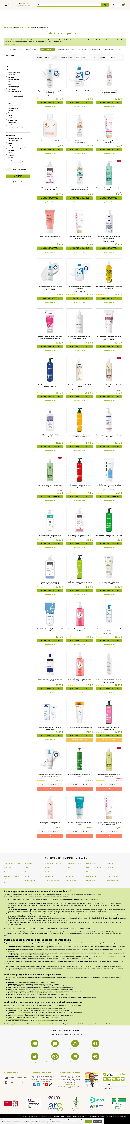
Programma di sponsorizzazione (54, 1062)
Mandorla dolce (12, 120)
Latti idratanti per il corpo (47, 49)
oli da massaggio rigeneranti (42, 1020)
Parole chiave (10, 55)
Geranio (10, 115)
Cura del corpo (29, 27)
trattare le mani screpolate (17, 1019)
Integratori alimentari (9, 9)
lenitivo (35, 49)
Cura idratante (12, 94)
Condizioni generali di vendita (80, 1116)
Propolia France (91, 876)
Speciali (120, 9)
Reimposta (19, 182)
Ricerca (19, 176)
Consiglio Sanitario (47, 1116)
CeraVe (10, 153)
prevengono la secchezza (58, 1017)
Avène (9, 145)
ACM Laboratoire (13, 141)
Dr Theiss (10, 157)
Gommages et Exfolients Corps (66, 49)
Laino (68, 867)
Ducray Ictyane (12, 160)
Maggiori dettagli (10, 44)
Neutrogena (70, 876)
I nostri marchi (11, 135)
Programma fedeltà (75, 1062)
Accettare (88, 1121)
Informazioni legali (59, 1116)
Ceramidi (10, 110)
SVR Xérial (110, 863)
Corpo (9, 84)
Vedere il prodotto (50, 784)
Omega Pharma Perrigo (94, 867)
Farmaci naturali (19, 9)
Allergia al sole (12, 75)
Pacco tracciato (34, 1049)
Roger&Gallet (90, 881)
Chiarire (10, 82)
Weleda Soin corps (113, 881)
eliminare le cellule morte (16, 1015)
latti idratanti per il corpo (41, 1014)
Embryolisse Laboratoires (53, 863)
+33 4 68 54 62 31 (69, 1084)
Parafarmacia (60, 9)
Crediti (102, 1116)
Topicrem (110, 867)
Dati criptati (35, 1062)
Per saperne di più (18, 96)
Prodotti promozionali (19, 169)
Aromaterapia (39, 9)
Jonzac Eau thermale (52, 881)
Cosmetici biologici (13, 87)
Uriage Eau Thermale (114, 872)
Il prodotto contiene (12, 101)
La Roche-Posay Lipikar (74, 863)
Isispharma (49, 876)
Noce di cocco (12, 122)
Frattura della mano (96, 49)
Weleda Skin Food (113, 876)
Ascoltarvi (55, 1049)
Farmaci (49, 9)
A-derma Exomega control (15, 138)
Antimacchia (11, 77)
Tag (7, 67)
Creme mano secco (83, 49)
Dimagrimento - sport (80, 9)
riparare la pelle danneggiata (21, 1012)
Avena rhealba (12, 106)
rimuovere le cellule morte (112, 956)
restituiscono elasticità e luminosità (54, 1010)
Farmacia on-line (9, 27)
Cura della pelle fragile (14, 91)
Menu (9, 5)
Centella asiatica (13, 108)
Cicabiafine (11, 155)
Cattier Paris (11, 150)
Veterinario (100, 9)
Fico (9, 113)
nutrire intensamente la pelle (17, 1009)
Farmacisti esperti (75, 1049)
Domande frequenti (95, 1049)
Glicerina (10, 118)
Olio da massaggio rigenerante (113, 49)
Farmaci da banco (95, 1062)
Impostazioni (97, 1121)
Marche (111, 9)
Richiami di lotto (94, 1116)
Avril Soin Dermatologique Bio (17, 148)
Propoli (10, 125)
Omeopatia (29, 9)
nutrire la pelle (22, 896)
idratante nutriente (25, 49)
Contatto (68, 1116)
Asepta (10, 143)
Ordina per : (102, 57)
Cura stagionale (70, 9)
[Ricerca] (105, 5)
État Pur (48, 867)
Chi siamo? (109, 1116)
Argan (9, 103)
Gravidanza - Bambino (91, 9)
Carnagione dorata (13, 79)
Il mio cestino (117, 5)
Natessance (70, 872)
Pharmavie (90, 872)
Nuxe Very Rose (91, 863)
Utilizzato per (10, 70)
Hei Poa (47, 872)
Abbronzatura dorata (14, 72)
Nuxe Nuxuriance (71, 881)
